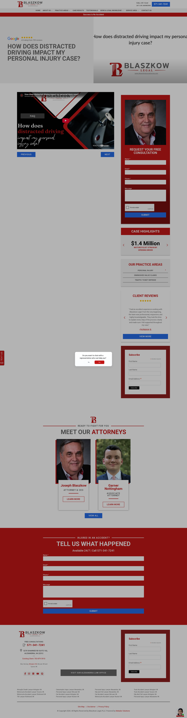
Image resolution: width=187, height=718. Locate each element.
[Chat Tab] (93, 359)
